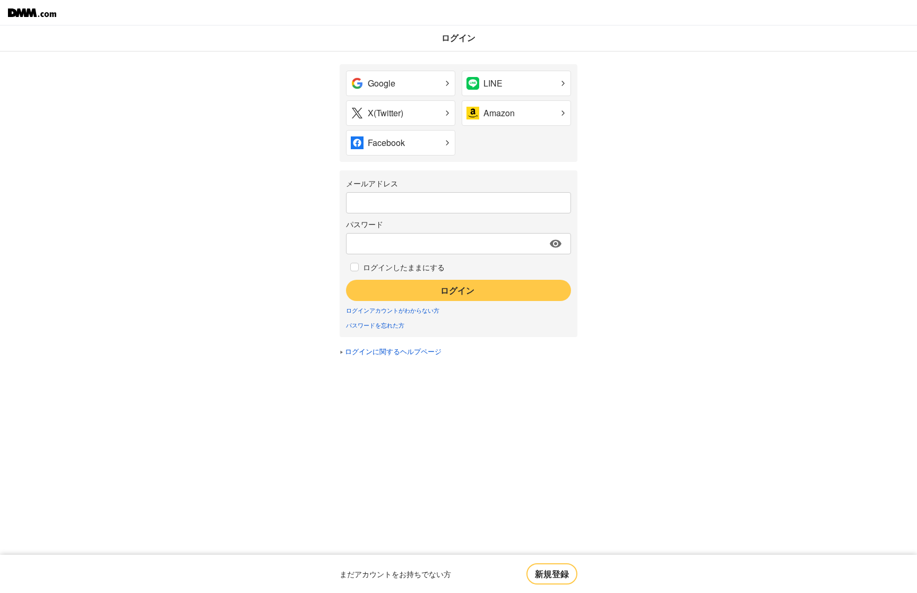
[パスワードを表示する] (555, 243)
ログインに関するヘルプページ (393, 351)
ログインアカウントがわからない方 (392, 310)
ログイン (457, 290)
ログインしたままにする (404, 267)
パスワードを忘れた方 (375, 325)
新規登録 (552, 574)
